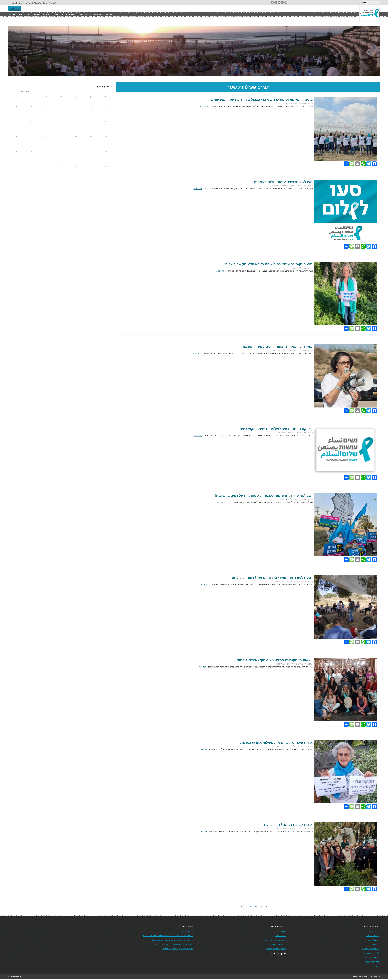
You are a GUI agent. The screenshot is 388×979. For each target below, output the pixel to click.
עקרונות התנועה (372, 936)
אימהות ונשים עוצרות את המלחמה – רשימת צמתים (172, 940)
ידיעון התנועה (280, 936)
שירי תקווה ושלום (372, 962)
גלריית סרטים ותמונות (370, 953)
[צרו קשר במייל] (284, 954)
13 (261, 906)
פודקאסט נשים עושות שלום (275, 940)
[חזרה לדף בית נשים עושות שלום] (272, 2)
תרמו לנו (14, 8)
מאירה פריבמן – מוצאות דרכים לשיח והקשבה (278, 346)
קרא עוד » (204, 106)
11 (251, 906)
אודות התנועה (373, 931)
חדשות (283, 931)
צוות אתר (283, 499)
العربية (14, 3)
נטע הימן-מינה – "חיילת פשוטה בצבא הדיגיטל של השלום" (268, 264)
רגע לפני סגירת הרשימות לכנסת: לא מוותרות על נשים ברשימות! (264, 495)
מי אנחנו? (98, 14)
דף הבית (108, 14)
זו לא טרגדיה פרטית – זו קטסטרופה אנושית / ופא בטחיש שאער (168, 936)
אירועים (88, 14)
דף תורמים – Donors (370, 949)
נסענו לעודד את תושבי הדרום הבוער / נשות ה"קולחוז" (271, 578)
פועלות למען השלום (74, 14)
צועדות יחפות (187, 931)
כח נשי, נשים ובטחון (278, 944)
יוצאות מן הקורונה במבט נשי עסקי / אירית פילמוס (275, 660)
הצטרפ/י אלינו (373, 940)
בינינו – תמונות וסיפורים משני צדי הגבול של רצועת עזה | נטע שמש (262, 100)
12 (256, 906)
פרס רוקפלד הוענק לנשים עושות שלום (177, 949)
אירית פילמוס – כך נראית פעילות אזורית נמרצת (276, 742)
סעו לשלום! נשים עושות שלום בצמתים (283, 182)
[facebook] (275, 2)
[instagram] (285, 2)
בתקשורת (47, 14)
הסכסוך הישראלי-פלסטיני (276, 949)
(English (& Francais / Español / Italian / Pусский (37, 3)
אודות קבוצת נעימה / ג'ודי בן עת (288, 825)
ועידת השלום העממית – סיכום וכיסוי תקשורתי (174, 944)
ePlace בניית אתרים (14, 976)
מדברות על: (58, 14)
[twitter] (279, 2)
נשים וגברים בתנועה (371, 957)
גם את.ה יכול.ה (34, 14)
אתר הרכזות (374, 966)
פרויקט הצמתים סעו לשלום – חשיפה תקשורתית (276, 429)
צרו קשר (22, 14)
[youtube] (282, 2)
